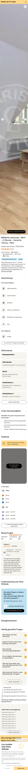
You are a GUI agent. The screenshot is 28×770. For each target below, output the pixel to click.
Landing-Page (7, 687)
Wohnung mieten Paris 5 (9, 721)
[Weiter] (25, 119)
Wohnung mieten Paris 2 (9, 714)
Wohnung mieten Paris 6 (9, 723)
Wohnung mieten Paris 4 (9, 719)
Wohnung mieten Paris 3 (9, 717)
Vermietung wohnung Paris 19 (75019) (14, 692)
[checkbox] (25, 6)
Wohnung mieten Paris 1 (8, 712)
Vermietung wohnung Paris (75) (12, 690)
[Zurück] (2, 119)
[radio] (4, 546)
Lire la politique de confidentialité (11, 763)
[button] (14, 278)
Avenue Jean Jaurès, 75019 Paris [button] (12, 246)
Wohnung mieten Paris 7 (9, 725)
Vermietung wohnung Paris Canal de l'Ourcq (13, 696)
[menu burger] (25, 2)
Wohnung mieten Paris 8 (9, 728)
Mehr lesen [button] (7, 422)
